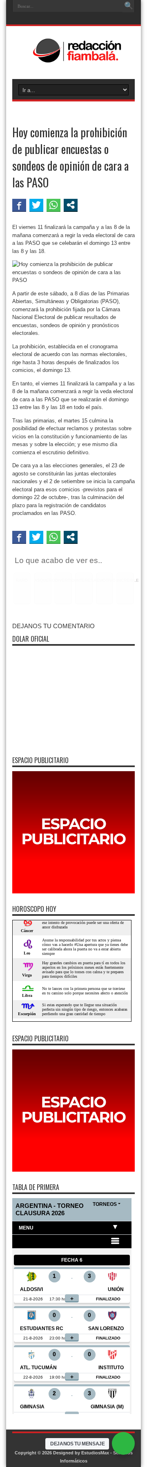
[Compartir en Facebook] (19, 205)
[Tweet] (36, 205)
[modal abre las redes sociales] (71, 205)
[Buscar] (128, 6)
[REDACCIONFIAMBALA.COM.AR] (73, 58)
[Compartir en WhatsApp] (53, 205)
